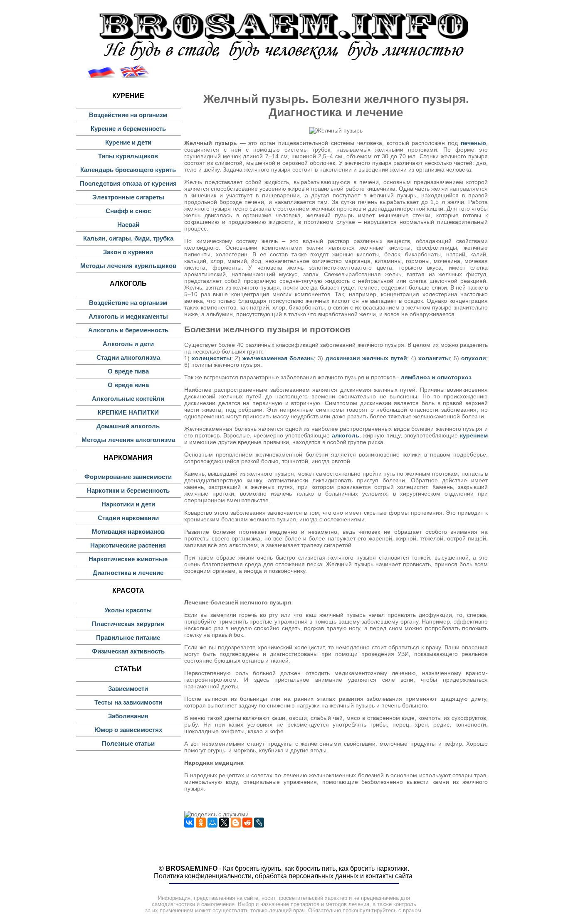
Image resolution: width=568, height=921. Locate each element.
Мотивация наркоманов (128, 531)
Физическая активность (128, 651)
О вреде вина (128, 384)
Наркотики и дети (128, 504)
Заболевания (128, 716)
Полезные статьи (128, 743)
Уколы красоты (128, 610)
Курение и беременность (128, 128)
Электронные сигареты (128, 197)
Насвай (128, 224)
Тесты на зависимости (128, 702)
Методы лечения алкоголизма (128, 439)
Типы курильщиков (128, 156)
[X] (224, 823)
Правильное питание (128, 637)
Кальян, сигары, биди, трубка (128, 238)
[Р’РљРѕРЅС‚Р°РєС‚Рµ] (189, 823)
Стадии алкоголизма (128, 357)
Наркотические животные (128, 558)
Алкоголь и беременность (128, 330)
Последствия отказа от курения (128, 183)
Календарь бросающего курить (128, 169)
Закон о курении (128, 251)
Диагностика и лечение (128, 572)
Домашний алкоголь (128, 426)
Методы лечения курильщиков (128, 265)
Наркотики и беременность (128, 490)
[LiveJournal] (259, 823)
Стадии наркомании (128, 517)
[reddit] (247, 823)
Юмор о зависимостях (128, 729)
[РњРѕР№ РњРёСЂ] (212, 823)
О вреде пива (128, 371)
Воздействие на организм (128, 114)
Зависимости (128, 688)
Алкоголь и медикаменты (128, 316)
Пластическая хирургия (128, 623)
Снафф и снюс (128, 210)
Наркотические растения (128, 545)
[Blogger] (236, 823)
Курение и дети (128, 142)
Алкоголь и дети (128, 343)
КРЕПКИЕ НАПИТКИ (128, 412)
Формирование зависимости (128, 476)
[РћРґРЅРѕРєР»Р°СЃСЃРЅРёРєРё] (201, 823)
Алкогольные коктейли (128, 398)
